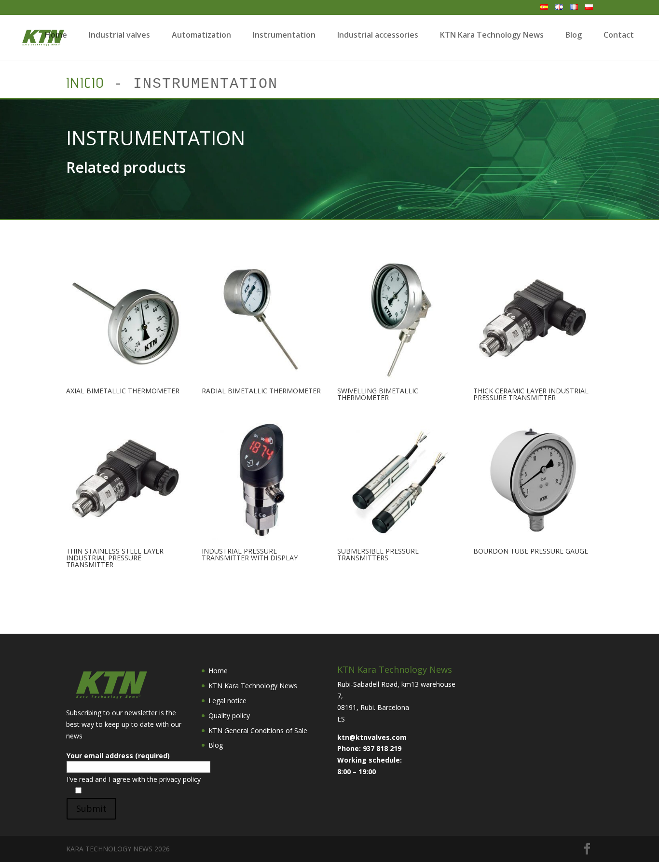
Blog (573, 34)
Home (56, 34)
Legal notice (227, 700)
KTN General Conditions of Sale (257, 730)
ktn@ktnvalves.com (372, 737)
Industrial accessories (377, 34)
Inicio (85, 82)
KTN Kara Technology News (492, 34)
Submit (91, 808)
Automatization (201, 34)
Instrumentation (284, 34)
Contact (619, 34)
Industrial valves (119, 34)
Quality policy (229, 715)
